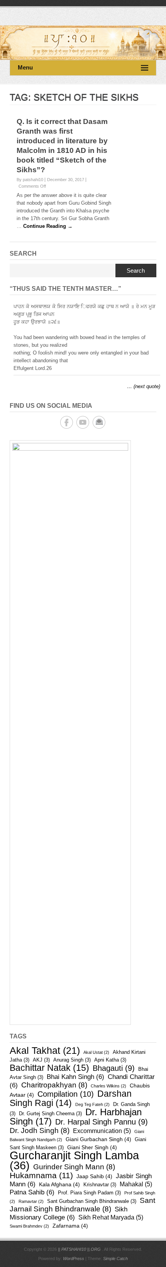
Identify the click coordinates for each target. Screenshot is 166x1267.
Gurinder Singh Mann (74, 1167)
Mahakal (136, 1184)
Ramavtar (31, 1201)
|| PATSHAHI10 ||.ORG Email (99, 422)
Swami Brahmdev (29, 1226)
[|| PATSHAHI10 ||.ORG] (83, 42)
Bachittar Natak (49, 1068)
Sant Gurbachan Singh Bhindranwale (91, 1201)
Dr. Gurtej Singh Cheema (50, 1113)
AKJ (41, 1060)
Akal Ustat (96, 1052)
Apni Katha (110, 1060)
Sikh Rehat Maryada (110, 1217)
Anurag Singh (72, 1060)
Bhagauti (114, 1068)
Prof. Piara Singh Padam (89, 1193)
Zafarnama (70, 1226)
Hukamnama (41, 1175)
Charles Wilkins (108, 1086)
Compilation (65, 1094)
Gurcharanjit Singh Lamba (74, 1160)
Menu (25, 67)
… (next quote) (143, 386)
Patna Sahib (32, 1192)
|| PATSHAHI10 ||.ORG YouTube (82, 422)
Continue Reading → (48, 226)
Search (136, 270)
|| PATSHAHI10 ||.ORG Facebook (66, 422)
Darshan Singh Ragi (71, 1098)
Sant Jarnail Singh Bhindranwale (82, 1204)
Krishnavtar (99, 1184)
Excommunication (102, 1131)
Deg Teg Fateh (92, 1104)
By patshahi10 (30, 179)
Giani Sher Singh (92, 1147)
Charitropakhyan (54, 1085)
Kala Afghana (59, 1184)
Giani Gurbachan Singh (98, 1139)
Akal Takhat (45, 1050)
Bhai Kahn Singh (75, 1076)
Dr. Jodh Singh (39, 1130)
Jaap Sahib (94, 1176)
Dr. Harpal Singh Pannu (101, 1122)
